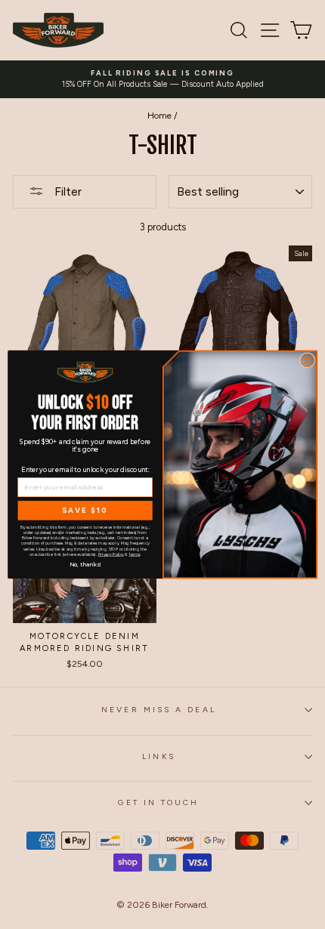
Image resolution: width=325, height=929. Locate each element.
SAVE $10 (84, 510)
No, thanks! (85, 563)
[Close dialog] (307, 360)
